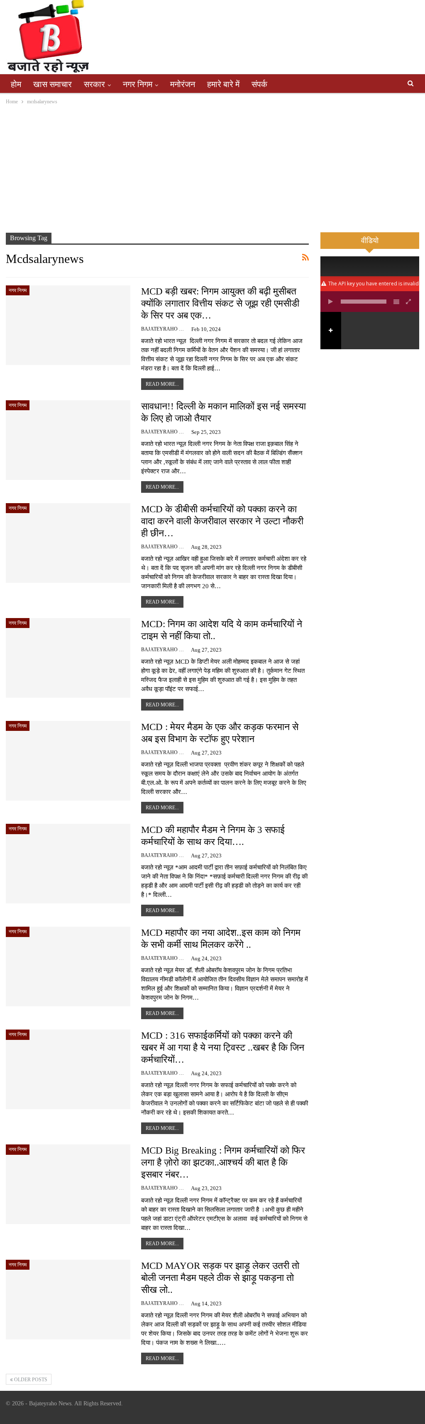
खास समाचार (52, 84)
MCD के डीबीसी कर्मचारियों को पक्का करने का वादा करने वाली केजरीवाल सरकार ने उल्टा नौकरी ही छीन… (222, 521)
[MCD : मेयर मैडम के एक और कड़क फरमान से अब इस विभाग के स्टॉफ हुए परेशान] (68, 761)
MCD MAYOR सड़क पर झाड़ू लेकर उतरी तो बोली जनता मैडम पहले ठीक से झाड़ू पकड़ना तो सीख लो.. (220, 1278)
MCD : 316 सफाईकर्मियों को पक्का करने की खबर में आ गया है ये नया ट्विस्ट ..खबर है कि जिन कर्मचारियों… (222, 1047)
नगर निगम (137, 84)
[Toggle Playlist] (396, 301)
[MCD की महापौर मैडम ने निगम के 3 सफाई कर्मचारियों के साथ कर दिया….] (68, 863)
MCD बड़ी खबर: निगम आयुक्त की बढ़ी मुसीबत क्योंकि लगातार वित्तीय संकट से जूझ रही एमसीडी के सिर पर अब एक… (220, 303)
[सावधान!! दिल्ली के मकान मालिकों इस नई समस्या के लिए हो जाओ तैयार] (68, 440)
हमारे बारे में (223, 84)
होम (16, 84)
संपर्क (259, 84)
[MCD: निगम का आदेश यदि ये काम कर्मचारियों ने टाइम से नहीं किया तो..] (68, 658)
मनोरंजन (182, 84)
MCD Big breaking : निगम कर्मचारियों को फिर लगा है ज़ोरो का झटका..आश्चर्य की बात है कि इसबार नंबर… (223, 1162)
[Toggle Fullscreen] (409, 301)
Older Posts (30, 1380)
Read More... (162, 384)
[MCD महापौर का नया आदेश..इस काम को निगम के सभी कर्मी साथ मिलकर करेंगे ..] (68, 966)
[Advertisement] (212, 168)
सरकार (94, 84)
